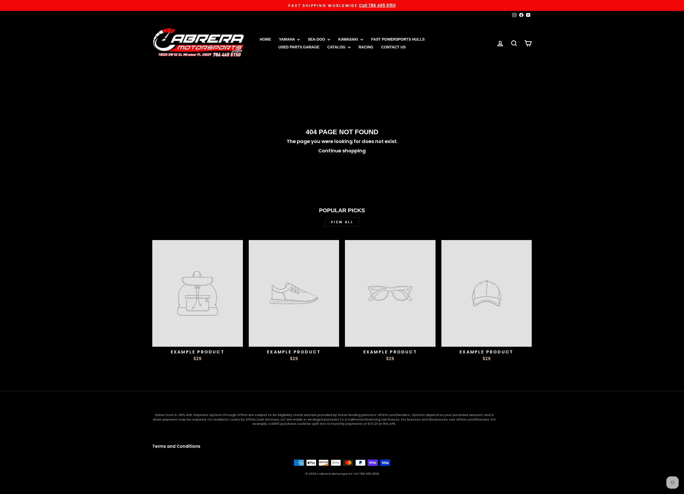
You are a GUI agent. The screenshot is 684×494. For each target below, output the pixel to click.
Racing (366, 47)
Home (265, 39)
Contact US (393, 47)
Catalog (337, 47)
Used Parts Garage (298, 47)
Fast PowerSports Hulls (398, 39)
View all (342, 222)
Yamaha (287, 39)
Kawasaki (348, 39)
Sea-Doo (317, 39)
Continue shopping (342, 150)
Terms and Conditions (176, 446)
